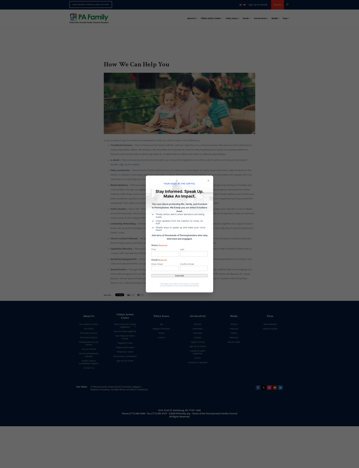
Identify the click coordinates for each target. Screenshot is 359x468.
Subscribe (179, 275)
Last (182, 249)
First (153, 249)
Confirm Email (187, 264)
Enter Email (157, 264)
